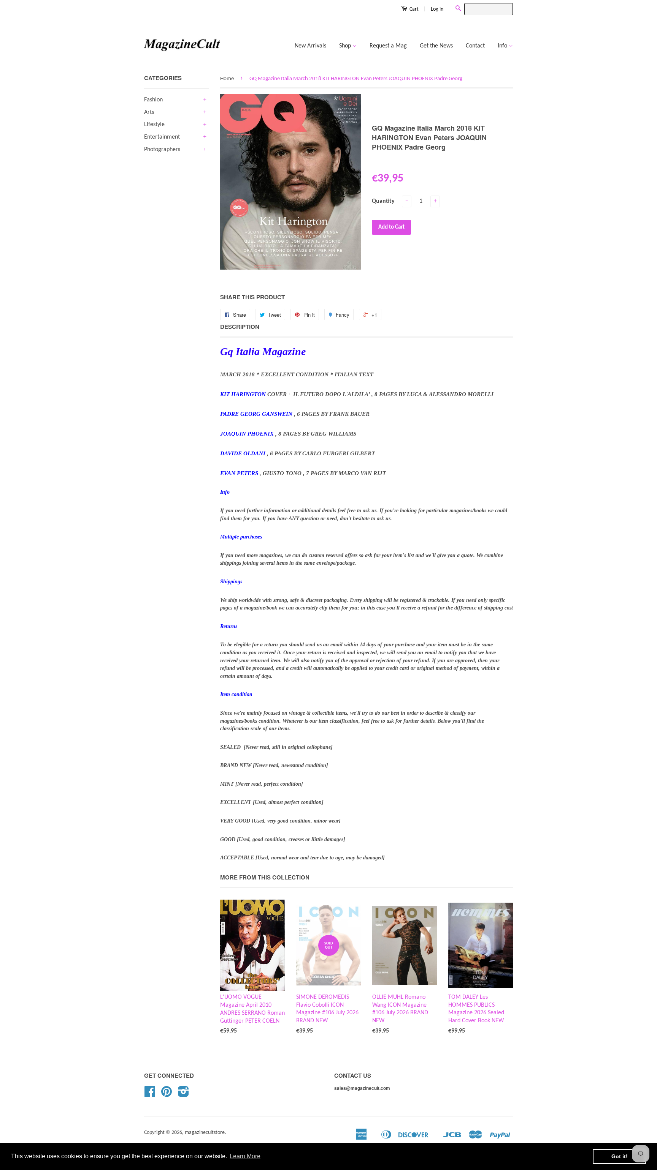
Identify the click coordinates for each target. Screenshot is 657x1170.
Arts (149, 112)
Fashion (153, 100)
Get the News (436, 46)
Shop (345, 46)
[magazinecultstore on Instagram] (183, 1094)
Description (239, 327)
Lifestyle (154, 125)
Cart (413, 9)
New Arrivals (310, 46)
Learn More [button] (245, 1156)
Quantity (383, 201)
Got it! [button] (619, 1156)
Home (227, 79)
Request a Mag (388, 46)
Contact (475, 46)
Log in (437, 9)
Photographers (162, 150)
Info (503, 46)
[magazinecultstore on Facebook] (150, 1094)
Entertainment (162, 137)
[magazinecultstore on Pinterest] (166, 1094)
